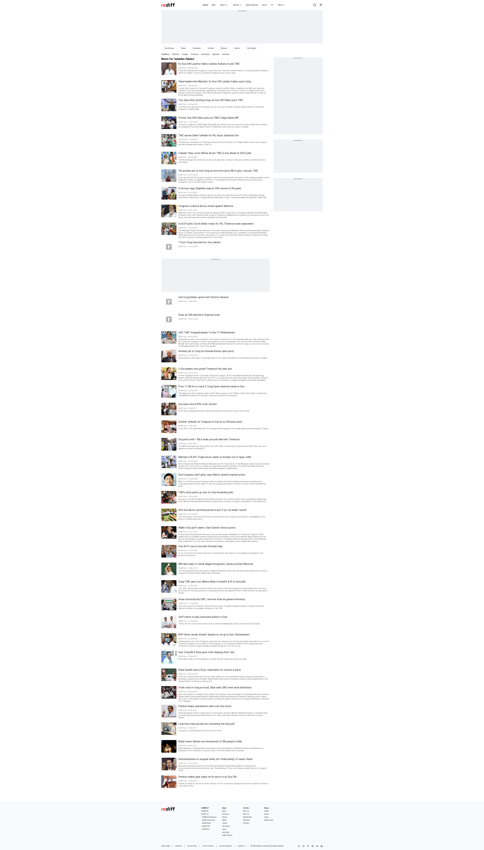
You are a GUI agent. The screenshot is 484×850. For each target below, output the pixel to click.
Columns (194, 54)
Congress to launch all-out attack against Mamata (205, 206)
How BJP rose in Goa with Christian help (200, 546)
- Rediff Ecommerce (208, 820)
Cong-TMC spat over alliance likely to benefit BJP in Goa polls (212, 581)
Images (185, 54)
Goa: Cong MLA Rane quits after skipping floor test (206, 652)
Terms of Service (208, 846)
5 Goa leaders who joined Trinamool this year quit (205, 368)
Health (266, 811)
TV (272, 5)
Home (205, 5)
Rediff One (204, 814)
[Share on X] (303, 846)
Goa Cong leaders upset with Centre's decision (203, 297)
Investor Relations (225, 846)
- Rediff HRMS (206, 823)
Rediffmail (204, 811)
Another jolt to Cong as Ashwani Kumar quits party (206, 351)
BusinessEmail (252, 5)
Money (236, 5)
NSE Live (246, 814)
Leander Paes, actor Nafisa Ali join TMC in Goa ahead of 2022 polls (214, 153)
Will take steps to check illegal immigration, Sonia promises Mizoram (215, 564)
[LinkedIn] (322, 846)
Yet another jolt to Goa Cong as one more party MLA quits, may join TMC (218, 170)
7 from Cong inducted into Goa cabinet (199, 242)
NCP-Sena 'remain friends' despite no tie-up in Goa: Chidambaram (214, 634)
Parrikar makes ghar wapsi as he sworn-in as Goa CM (207, 776)
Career (266, 817)
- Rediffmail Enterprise (208, 817)
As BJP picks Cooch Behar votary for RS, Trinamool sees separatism (216, 223)
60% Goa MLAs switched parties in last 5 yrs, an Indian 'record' (212, 510)
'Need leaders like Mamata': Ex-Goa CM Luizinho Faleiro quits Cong (214, 81)
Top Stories (169, 48)
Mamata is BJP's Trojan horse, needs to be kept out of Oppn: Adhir (215, 457)
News (222, 5)
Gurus (264, 5)
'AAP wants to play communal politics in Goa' (202, 616)
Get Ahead (225, 826)
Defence (175, 54)
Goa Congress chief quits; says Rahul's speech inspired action (211, 474)
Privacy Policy (192, 846)
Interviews (205, 54)
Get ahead (251, 48)
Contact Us (241, 846)
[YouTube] (317, 846)
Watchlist (246, 820)
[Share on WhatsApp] (299, 846)
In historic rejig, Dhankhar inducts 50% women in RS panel (209, 188)
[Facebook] (308, 846)
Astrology (225, 832)
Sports (237, 48)
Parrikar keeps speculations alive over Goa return (205, 706)
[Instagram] (313, 846)
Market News (247, 817)
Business (197, 48)
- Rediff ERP (205, 829)
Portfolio (246, 823)
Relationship (268, 820)
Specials (215, 54)
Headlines (165, 54)
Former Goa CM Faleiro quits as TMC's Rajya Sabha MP (208, 117)
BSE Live (246, 811)
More (280, 5)
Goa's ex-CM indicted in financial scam (199, 314)
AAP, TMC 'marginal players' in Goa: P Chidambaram (206, 332)
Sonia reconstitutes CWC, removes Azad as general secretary (211, 599)
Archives (225, 54)
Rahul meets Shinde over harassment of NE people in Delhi (210, 741)
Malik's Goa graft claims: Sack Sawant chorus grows (207, 527)
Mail (213, 5)
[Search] (314, 5)
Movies (224, 48)
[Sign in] (321, 5)
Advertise (178, 846)
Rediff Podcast (227, 835)
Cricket (211, 48)
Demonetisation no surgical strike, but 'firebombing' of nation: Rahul (215, 759)
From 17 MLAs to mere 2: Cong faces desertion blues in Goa (211, 386)
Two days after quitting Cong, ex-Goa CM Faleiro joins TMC (210, 100)
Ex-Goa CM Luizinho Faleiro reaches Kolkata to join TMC (209, 63)
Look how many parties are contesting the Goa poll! (206, 723)
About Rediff (165, 846)
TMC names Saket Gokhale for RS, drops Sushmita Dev (208, 135)
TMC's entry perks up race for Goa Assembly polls (205, 492)
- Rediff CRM (205, 826)
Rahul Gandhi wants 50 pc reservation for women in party (209, 669)
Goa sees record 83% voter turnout (197, 404)
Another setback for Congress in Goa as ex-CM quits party (210, 421)
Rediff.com (260, 846)
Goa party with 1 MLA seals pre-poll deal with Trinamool (209, 439)
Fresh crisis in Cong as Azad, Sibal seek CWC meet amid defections (215, 687)
